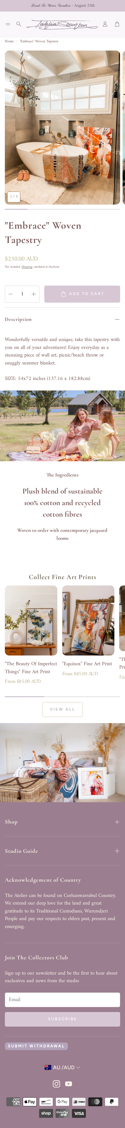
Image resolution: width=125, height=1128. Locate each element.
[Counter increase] (33, 294)
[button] (8, 24)
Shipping (27, 266)
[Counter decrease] (10, 294)
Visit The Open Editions (83, 6)
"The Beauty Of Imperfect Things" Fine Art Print (31, 667)
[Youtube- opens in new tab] (68, 1084)
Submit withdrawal (36, 1046)
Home (9, 41)
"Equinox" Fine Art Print (87, 664)
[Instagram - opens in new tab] (56, 1084)
